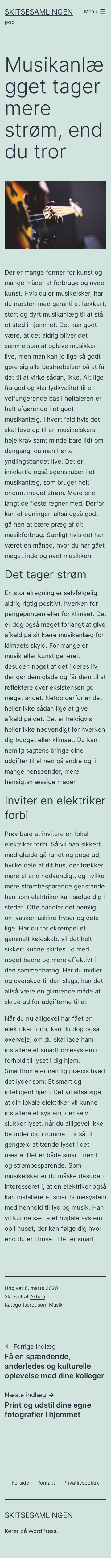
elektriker (18, 1029)
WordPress (42, 1531)
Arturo (37, 1296)
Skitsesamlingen (39, 11)
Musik (56, 1305)
